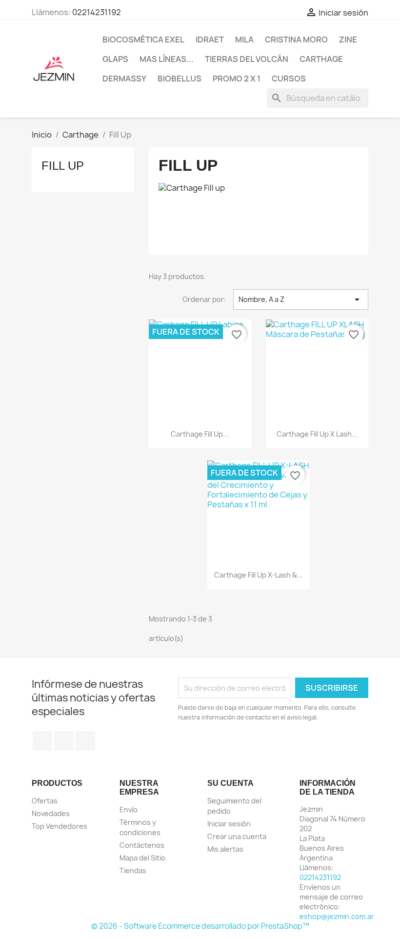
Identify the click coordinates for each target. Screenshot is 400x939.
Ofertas (45, 800)
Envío (129, 809)
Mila (244, 39)
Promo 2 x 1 (236, 78)
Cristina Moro (296, 39)
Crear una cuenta (236, 836)
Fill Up (62, 165)
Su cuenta (230, 783)
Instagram (85, 741)
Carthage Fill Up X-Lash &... (258, 574)
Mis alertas (225, 849)
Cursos (289, 78)
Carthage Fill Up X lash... (317, 434)
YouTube (64, 741)
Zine (348, 39)
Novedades (51, 813)
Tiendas (133, 870)
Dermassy (124, 78)
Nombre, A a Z (301, 299)
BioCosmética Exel (143, 39)
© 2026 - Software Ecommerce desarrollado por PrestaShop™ (200, 926)
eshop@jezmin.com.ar (337, 916)
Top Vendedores (59, 826)
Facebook (42, 741)
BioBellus (179, 78)
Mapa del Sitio (142, 857)
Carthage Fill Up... (200, 434)
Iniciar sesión (229, 823)
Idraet (210, 39)
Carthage (321, 59)
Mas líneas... (167, 59)
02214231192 (96, 12)
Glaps (115, 59)
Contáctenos (142, 845)
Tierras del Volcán (246, 59)
